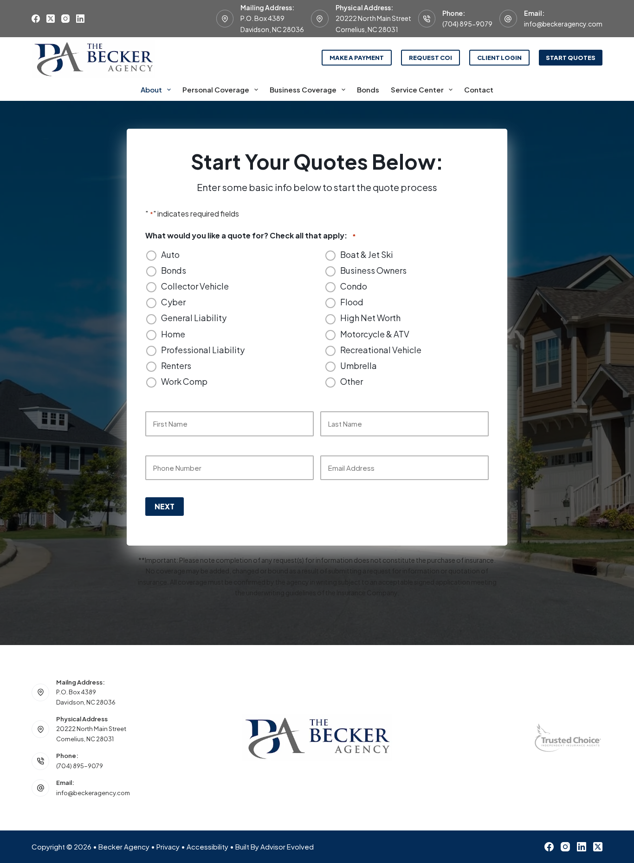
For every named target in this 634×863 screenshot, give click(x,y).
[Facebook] (36, 18)
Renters (176, 366)
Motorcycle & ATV (374, 334)
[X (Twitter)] (50, 18)
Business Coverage (303, 89)
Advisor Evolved (287, 846)
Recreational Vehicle (380, 350)
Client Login (499, 57)
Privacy (168, 846)
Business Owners (373, 270)
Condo (353, 286)
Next (165, 506)
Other (351, 381)
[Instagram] (65, 18)
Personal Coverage (215, 89)
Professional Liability (203, 350)
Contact (478, 89)
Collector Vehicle (195, 286)
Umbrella (358, 366)
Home (173, 334)
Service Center (417, 89)
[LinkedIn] (80, 18)
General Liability (193, 318)
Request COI (430, 57)
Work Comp (184, 381)
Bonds (368, 89)
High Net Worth (370, 318)
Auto (170, 255)
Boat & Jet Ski (366, 255)
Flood (351, 302)
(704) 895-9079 (467, 24)
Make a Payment (357, 57)
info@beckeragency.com (563, 24)
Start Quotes (570, 57)
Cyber (173, 302)
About (151, 89)
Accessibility (207, 846)
